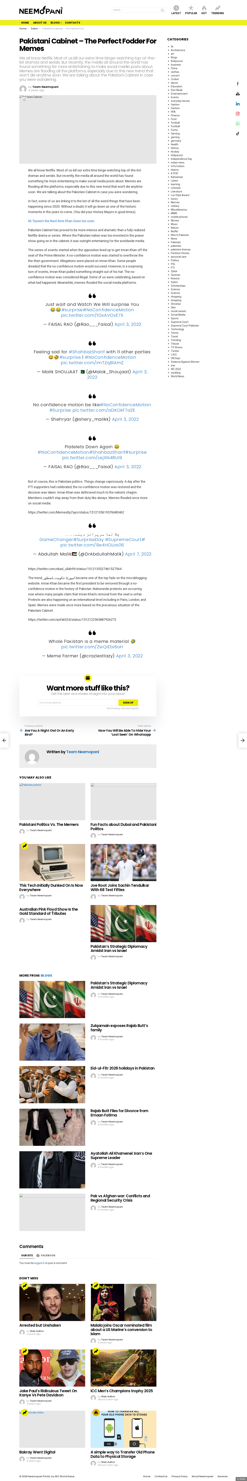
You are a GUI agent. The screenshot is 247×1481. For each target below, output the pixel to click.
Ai (172, 46)
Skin (173, 307)
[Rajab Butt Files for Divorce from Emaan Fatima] (52, 1127)
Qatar (174, 271)
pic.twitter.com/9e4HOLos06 (92, 545)
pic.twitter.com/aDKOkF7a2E (104, 410)
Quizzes (175, 274)
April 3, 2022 (127, 324)
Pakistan (176, 242)
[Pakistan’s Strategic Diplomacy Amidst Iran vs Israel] (123, 923)
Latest (176, 13)
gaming (175, 137)
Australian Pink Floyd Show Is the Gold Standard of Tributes (48, 911)
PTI (173, 267)
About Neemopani (202, 1476)
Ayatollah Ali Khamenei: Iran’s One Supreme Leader (121, 1155)
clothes (175, 71)
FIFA (173, 111)
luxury (174, 198)
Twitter (175, 351)
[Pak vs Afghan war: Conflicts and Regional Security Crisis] (52, 1212)
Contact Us (161, 1476)
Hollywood (177, 155)
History (175, 148)
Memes (175, 202)
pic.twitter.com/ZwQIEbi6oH (92, 647)
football (175, 122)
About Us (39, 22)
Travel (174, 336)
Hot (204, 13)
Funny (174, 129)
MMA (174, 213)
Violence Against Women (185, 361)
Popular (191, 13)
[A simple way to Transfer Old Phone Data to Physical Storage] (123, 1429)
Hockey (175, 151)
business (176, 64)
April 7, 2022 (138, 554)
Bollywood (177, 61)
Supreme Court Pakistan (185, 325)
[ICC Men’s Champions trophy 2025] (123, 1368)
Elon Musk (176, 90)
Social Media (178, 314)
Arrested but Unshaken (40, 1325)
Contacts (72, 22)
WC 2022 (176, 369)
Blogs (55, 22)
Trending (217, 13)
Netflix (174, 231)
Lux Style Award (180, 195)
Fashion (175, 108)
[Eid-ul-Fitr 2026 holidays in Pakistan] (52, 1084)
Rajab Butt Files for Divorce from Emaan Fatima (119, 1113)
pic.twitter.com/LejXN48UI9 (92, 458)
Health (174, 144)
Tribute (175, 343)
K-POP (174, 173)
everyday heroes (180, 100)
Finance (175, 115)
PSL (173, 264)
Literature (176, 191)
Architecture (178, 50)
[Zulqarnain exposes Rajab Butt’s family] (52, 1042)
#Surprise (60, 410)
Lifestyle (176, 187)
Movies (175, 220)
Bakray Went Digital (37, 1452)
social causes (178, 311)
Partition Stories (180, 253)
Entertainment (179, 93)
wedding (176, 372)
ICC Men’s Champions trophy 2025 (122, 1390)
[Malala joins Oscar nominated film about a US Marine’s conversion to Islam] (123, 1302)
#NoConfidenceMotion (108, 310)
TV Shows (176, 347)
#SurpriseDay (88, 539)
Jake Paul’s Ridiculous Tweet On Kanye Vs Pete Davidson (48, 1393)
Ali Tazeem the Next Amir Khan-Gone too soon (61, 221)
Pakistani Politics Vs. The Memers (49, 824)
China (174, 68)
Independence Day (181, 158)
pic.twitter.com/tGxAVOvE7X (92, 315)
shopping (176, 296)
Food (173, 119)
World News (177, 376)
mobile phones (179, 216)
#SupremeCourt (123, 539)
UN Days (175, 358)
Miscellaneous (179, 209)
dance (174, 82)
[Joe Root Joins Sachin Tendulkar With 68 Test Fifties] (123, 862)
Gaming (175, 133)
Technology (177, 329)
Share (24, 100)
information (177, 166)
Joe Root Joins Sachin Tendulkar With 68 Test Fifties (120, 887)
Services (223, 1476)
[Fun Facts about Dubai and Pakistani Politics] (123, 801)
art (172, 53)
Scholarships (178, 285)
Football (175, 126)
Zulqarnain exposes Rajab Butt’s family (119, 1028)
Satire (174, 282)
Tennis (174, 332)
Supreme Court (179, 322)
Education (176, 86)
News (174, 238)
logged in (39, 1263)
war (173, 365)
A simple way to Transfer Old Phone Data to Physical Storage (123, 1454)
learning (175, 184)
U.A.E (174, 354)
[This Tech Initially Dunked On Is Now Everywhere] (52, 862)
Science (175, 289)
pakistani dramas (181, 249)
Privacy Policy (180, 1476)
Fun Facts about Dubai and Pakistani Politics (123, 826)
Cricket (175, 79)
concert (175, 75)
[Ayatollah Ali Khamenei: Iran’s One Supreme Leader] (52, 1169)
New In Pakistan (180, 235)
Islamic (175, 169)
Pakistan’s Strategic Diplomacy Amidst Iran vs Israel (119, 948)
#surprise (72, 310)
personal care (178, 256)
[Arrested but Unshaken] (52, 1302)
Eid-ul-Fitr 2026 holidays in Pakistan (123, 1068)
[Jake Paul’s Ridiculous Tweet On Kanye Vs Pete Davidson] (52, 1368)
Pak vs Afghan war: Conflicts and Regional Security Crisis (120, 1198)
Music (174, 224)
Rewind (175, 278)
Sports (174, 318)
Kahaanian (177, 177)
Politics (175, 260)
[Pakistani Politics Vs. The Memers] (52, 801)
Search (162, 10)
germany (176, 140)
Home (25, 22)
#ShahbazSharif (87, 352)
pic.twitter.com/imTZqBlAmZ (92, 363)
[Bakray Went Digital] (52, 1429)
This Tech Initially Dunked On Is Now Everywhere (51, 887)
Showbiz (176, 303)
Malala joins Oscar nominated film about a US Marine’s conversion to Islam (121, 1329)
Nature (175, 227)
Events (175, 97)
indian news (177, 162)
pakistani (176, 245)
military (175, 206)
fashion (175, 104)
